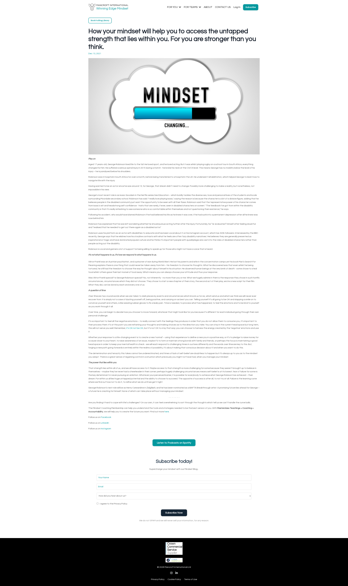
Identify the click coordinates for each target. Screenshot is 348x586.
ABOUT (208, 7)
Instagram (106, 429)
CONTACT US (223, 7)
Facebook (106, 417)
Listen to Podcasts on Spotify (174, 443)
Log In (236, 7)
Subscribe (251, 7)
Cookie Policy (174, 579)
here (166, 412)
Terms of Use (190, 579)
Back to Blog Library (100, 20)
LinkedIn (105, 423)
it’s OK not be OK (134, 328)
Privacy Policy (157, 579)
